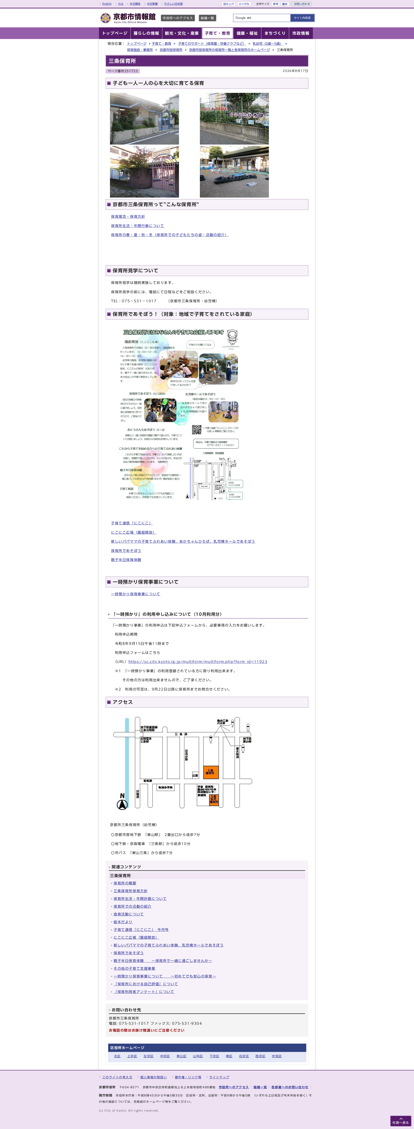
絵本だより (123, 922)
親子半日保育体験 (126, 559)
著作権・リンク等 (188, 1077)
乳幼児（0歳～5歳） (268, 43)
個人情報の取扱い (153, 1077)
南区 (229, 1056)
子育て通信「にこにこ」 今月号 (141, 929)
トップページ (136, 43)
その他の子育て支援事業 (134, 968)
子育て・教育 (161, 43)
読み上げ (228, 4)
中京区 (165, 1056)
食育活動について (129, 914)
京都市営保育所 (171, 49)
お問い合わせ (302, 4)
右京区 (244, 1056)
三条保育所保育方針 (131, 891)
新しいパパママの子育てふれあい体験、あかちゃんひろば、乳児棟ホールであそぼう (183, 541)
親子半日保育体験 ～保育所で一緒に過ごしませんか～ (163, 960)
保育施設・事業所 (140, 49)
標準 (275, 4)
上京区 (132, 1056)
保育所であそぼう (126, 550)
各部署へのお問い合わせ (290, 1087)
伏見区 (277, 1056)
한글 (121, 3)
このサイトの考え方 (117, 1077)
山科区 (198, 1056)
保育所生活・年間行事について (137, 226)
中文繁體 (152, 3)
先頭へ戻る (400, 1122)
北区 (117, 1056)
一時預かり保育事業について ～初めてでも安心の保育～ (165, 976)
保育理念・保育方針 (128, 216)
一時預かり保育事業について (135, 594)
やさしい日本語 (173, 3)
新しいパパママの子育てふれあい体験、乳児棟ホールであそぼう (169, 945)
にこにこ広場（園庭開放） (134, 532)
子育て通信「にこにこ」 (132, 523)
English (107, 3)
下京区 (215, 1056)
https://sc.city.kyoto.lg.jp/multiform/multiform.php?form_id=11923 (198, 661)
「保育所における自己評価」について (146, 984)
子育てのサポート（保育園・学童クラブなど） (212, 43)
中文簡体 (135, 3)
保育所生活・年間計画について (140, 898)
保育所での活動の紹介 (133, 906)
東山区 (182, 1056)
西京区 (260, 1056)
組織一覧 (207, 18)
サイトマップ (219, 1077)
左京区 (149, 1056)
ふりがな (244, 4)
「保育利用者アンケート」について (144, 991)
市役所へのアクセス (178, 18)
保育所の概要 (125, 883)
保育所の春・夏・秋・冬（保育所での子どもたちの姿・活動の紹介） (170, 235)
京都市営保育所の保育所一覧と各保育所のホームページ (229, 49)
